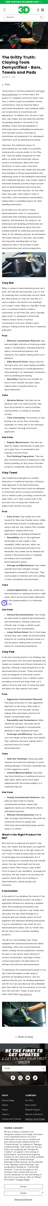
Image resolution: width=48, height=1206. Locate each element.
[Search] (41, 17)
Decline (23, 1193)
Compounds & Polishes (11, 1119)
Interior (5, 1110)
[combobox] (24, 17)
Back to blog (25, 1037)
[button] (4, 10)
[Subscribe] (43, 1069)
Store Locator (30, 1105)
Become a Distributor (34, 1114)
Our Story (29, 1100)
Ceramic (5, 1114)
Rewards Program (32, 1110)
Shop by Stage (8, 1100)
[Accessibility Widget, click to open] (4, 603)
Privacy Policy (23, 1180)
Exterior (5, 1105)
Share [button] (7, 84)
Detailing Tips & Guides (35, 1119)
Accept (23, 1187)
